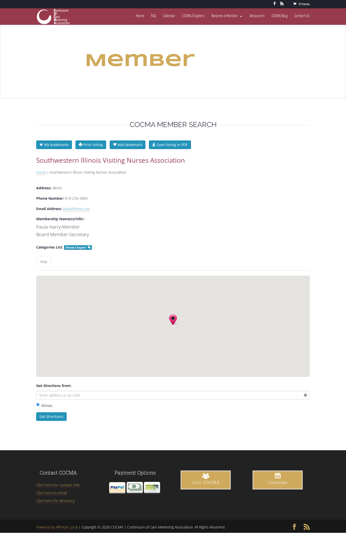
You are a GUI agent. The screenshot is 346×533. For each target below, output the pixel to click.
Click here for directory (55, 500)
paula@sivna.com (76, 208)
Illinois (46, 405)
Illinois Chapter (75, 247)
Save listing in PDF (172, 144)
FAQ (153, 16)
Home (140, 16)
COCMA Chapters (193, 16)
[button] (172, 319)
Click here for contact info (58, 484)
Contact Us (302, 16)
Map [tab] (43, 261)
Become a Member (225, 16)
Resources (257, 16)
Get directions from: (53, 385)
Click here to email (51, 492)
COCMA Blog (279, 16)
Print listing (92, 144)
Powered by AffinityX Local (57, 527)
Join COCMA (206, 482)
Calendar (169, 16)
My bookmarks (56, 144)
